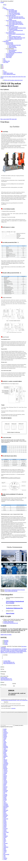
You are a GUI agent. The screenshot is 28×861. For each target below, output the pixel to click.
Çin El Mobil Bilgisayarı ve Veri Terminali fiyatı (11, 648)
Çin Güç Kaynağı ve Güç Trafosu (15, 652)
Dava (4, 59)
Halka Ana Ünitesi (10, 9)
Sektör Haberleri (9, 54)
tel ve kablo (8, 40)
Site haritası (23, 646)
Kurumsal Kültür (9, 43)
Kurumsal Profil (9, 42)
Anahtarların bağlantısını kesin (15, 39)
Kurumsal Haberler (10, 53)
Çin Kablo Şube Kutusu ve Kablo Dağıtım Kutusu (15, 651)
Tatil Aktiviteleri (12, 46)
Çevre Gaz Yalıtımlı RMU (14, 13)
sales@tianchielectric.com (6, 678)
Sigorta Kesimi (10, 613)
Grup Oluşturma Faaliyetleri (15, 45)
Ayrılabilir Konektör (13, 29)
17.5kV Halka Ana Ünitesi (14, 14)
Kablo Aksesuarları (10, 25)
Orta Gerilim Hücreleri (11, 15)
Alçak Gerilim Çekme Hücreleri (15, 23)
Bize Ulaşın (5, 62)
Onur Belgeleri (12, 51)
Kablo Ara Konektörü (13, 26)
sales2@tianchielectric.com (6, 679)
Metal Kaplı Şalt (4, 652)
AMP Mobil (3, 647)
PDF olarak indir (13, 119)
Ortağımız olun (6, 61)
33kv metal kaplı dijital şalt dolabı (16, 16)
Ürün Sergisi (8, 57)
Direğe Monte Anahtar (11, 32)
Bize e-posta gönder (5, 119)
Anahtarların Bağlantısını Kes (14, 608)
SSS (4, 58)
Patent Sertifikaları (13, 50)
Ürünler (5, 8)
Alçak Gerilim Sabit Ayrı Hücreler (16, 24)
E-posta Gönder (4, 677)
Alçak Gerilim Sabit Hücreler (15, 21)
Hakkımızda (5, 41)
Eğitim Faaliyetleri (13, 47)
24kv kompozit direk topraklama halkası (17, 27)
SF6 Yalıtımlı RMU (13, 11)
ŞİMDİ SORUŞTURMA (6, 634)
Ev (3, 7)
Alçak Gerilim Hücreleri (11, 20)
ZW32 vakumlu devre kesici (15, 36)
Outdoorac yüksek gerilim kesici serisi (17, 37)
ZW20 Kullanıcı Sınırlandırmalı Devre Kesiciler (14, 589)
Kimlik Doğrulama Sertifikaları (15, 52)
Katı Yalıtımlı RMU (13, 10)
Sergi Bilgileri (9, 56)
